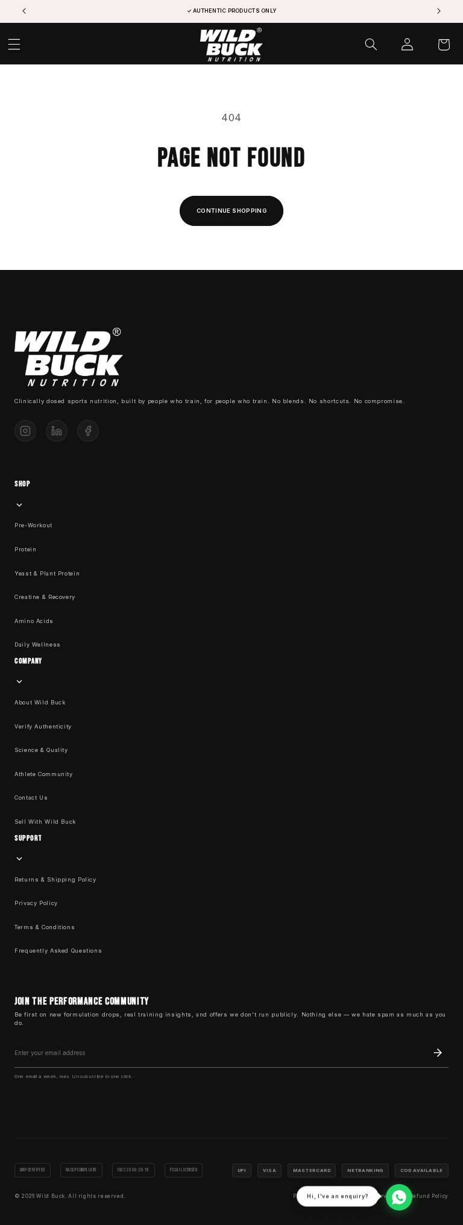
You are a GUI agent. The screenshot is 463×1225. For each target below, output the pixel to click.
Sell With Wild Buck (45, 821)
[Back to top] (435, 1197)
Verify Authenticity (43, 726)
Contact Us (31, 797)
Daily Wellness (37, 644)
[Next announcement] (439, 11)
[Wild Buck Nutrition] (68, 357)
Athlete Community (43, 774)
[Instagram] (25, 431)
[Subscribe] (438, 1053)
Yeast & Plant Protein (47, 573)
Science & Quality (41, 750)
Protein (25, 549)
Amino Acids (34, 621)
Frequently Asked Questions (58, 950)
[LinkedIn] (57, 431)
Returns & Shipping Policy (55, 879)
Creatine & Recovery (44, 597)
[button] (371, 44)
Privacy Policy (36, 903)
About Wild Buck (39, 702)
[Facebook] (88, 431)
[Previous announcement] (24, 11)
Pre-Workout (33, 525)
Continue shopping (231, 210)
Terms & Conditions (44, 927)
